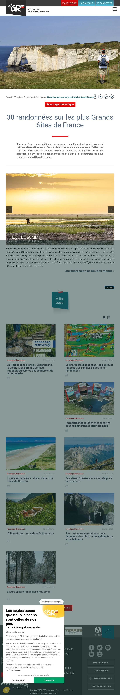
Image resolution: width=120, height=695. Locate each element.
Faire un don (69, 3)
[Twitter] (100, 648)
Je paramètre (18, 680)
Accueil (9, 97)
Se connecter (104, 3)
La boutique (86, 3)
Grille (104, 317)
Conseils (66, 668)
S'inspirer (18, 97)
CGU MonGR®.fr (43, 693)
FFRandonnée (48, 690)
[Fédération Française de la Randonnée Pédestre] (14, 684)
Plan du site (60, 690)
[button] (6, 690)
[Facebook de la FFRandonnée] (91, 648)
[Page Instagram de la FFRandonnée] (100, 654)
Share (9, 378)
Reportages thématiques (34, 97)
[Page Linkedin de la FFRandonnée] (91, 654)
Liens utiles (101, 670)
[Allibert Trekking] (92, 631)
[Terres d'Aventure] (68, 631)
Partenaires (100, 662)
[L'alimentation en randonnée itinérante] (31, 509)
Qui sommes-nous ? (100, 678)
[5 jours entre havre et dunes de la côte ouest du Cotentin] (31, 453)
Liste (108, 317)
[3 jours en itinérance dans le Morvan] (31, 567)
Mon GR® (16, 8)
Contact (54, 693)
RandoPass (67, 649)
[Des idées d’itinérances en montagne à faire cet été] (89, 453)
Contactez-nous (100, 686)
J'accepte (49, 680)
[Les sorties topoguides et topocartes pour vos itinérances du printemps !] (89, 398)
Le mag (64, 654)
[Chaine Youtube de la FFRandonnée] (108, 648)
